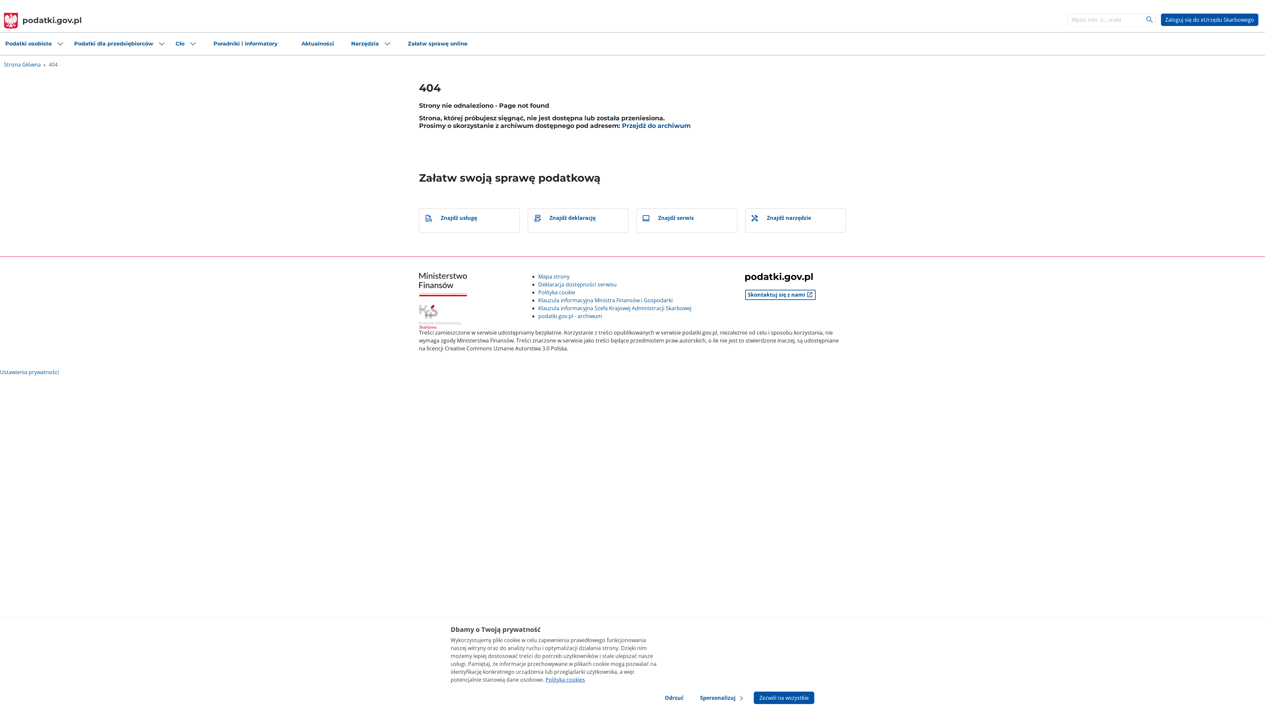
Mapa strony (554, 276)
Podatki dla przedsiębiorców (113, 44)
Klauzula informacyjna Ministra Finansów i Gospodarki (605, 300)
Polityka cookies (565, 679)
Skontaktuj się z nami (777, 294)
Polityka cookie (556, 292)
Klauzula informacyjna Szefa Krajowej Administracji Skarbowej (614, 308)
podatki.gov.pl (52, 20)
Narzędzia (365, 44)
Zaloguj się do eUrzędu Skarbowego (1209, 19)
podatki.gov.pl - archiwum (570, 316)
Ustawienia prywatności (29, 372)
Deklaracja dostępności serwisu (577, 284)
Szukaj (1149, 20)
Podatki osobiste (28, 44)
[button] (34, 44)
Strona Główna (22, 64)
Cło (180, 44)
